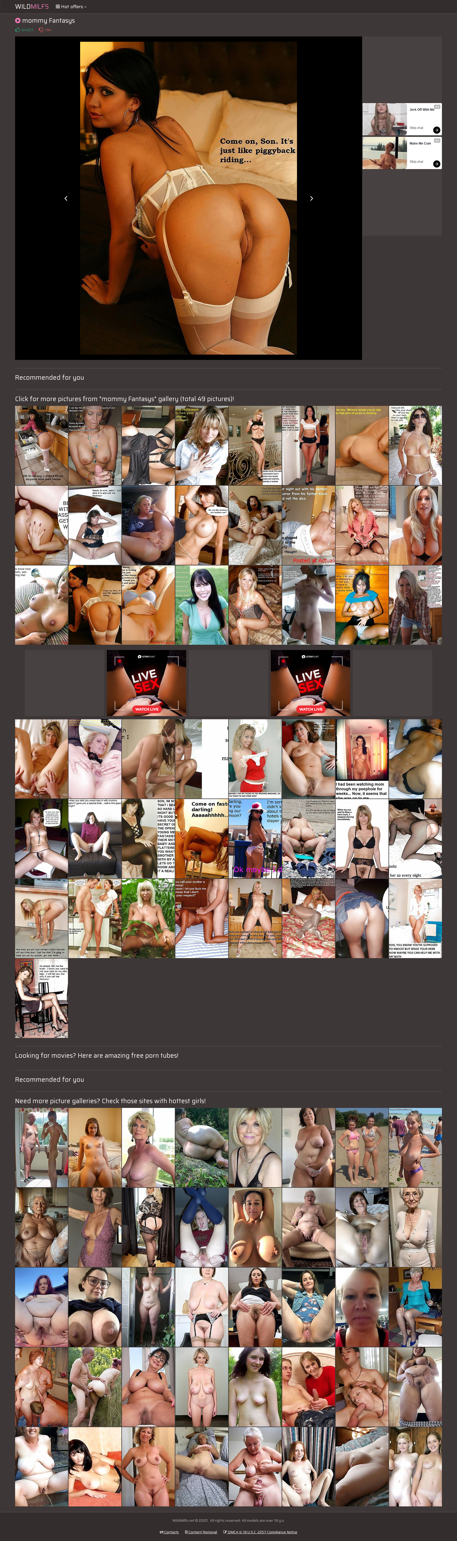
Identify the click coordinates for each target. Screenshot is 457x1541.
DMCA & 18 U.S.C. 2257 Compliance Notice (262, 1532)
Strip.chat (416, 128)
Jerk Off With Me (422, 110)
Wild (32, 7)
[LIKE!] (17, 30)
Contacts (171, 1532)
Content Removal (202, 1532)
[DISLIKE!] (41, 30)
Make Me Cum (420, 143)
